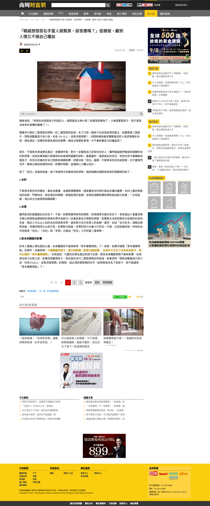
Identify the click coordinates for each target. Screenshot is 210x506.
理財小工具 (68, 473)
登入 (186, 5)
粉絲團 (157, 5)
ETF (34, 473)
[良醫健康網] (173, 473)
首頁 (25, 13)
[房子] (81, 86)
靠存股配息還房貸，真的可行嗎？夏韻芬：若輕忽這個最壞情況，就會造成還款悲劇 (169, 148)
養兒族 (184, 192)
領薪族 (154, 192)
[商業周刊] (153, 473)
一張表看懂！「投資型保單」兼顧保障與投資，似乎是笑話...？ (38, 340)
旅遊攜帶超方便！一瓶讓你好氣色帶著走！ (122, 340)
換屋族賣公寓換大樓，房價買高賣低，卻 (105, 419)
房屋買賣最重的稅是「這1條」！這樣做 (105, 410)
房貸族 (169, 192)
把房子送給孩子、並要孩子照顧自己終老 (41, 401)
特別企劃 (36, 482)
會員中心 (84, 473)
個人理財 (23, 482)
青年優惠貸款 (53, 291)
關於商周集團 (76, 503)
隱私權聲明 (101, 503)
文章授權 (113, 503)
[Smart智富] (163, 474)
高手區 (169, 207)
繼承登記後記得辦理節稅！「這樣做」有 (105, 401)
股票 (35, 476)
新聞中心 (123, 503)
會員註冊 (179, 5)
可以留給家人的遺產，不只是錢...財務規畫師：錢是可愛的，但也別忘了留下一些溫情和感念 (80, 342)
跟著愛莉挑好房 (31, 44)
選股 (52, 473)
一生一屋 (42, 291)
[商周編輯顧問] (173, 478)
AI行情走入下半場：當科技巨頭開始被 (40, 410)
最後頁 (88, 282)
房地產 (22, 479)
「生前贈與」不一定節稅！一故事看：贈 (105, 406)
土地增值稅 (31, 291)
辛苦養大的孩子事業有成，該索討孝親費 (41, 419)
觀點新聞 (23, 473)
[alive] (183, 473)
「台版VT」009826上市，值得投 (37, 406)
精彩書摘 (23, 485)
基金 (35, 479)
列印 (141, 297)
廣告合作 (89, 503)
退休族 (154, 207)
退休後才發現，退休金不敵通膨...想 (39, 414)
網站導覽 (134, 503)
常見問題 (84, 476)
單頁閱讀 (107, 282)
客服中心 (98, 473)
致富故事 (23, 476)
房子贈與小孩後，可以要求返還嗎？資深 (105, 414)
